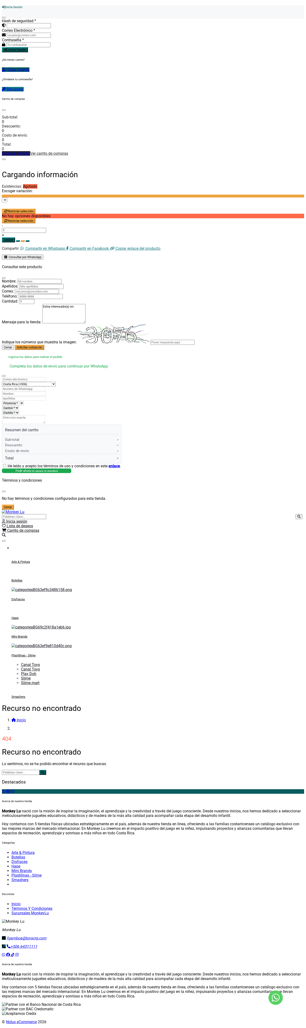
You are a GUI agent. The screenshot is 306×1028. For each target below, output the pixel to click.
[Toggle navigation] (4, 541)
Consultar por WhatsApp (24, 257)
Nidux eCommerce (21, 1022)
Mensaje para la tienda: (21, 322)
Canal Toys (30, 664)
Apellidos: (10, 286)
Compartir (10, 248)
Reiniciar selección (20, 211)
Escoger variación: (17, 191)
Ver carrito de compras (49, 153)
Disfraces (18, 599)
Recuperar (15, 89)
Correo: (8, 291)
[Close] (4, 110)
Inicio (16, 904)
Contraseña (13, 40)
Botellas (16, 580)
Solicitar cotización (29, 347)
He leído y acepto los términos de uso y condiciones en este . (64, 466)
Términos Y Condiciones (31, 908)
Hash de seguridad (19, 21)
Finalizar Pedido (16, 153)
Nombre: (9, 281)
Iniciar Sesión (16, 50)
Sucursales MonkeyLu (30, 913)
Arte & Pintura (20, 562)
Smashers (18, 696)
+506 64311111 (24, 946)
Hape (15, 618)
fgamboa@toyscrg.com (26, 938)
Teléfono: (10, 296)
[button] (4, 535)
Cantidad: (10, 301)
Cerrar (8, 347)
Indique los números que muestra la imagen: (39, 342)
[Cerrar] (4, 17)
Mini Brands (19, 636)
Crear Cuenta (18, 69)
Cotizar (8, 240)
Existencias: (12, 186)
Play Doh (28, 673)
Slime (26, 678)
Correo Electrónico (18, 30)
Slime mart (30, 683)
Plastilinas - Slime (23, 655)
